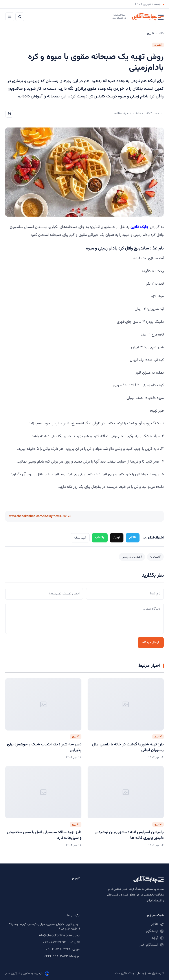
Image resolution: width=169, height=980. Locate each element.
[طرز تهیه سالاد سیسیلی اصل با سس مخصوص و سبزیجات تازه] (43, 792)
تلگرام (132, 537)
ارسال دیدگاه (150, 642)
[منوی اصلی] (9, 16)
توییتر (116, 537)
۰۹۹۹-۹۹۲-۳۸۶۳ (55, 956)
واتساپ (99, 537)
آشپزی (158, 45)
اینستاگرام (152, 931)
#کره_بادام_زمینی (132, 557)
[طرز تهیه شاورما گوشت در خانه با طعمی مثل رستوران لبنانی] (126, 704)
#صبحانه (155, 557)
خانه (161, 33)
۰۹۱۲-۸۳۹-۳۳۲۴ (58, 949)
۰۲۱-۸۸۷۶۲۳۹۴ (54, 942)
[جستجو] (19, 16)
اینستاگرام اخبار (149, 945)
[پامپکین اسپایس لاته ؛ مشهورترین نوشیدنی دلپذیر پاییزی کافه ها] (126, 792)
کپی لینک (80, 537)
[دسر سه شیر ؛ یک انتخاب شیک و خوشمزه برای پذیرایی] (43, 704)
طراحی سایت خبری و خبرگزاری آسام (24, 973)
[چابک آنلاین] (126, 879)
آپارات (154, 938)
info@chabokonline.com (55, 935)
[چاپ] (9, 114)
